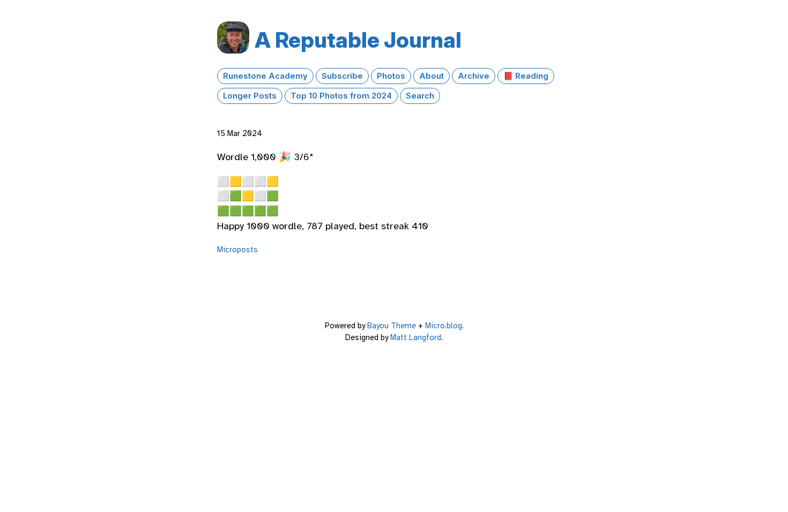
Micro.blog (443, 325)
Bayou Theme (391, 325)
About (431, 76)
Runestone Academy (265, 76)
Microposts (237, 249)
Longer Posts (250, 96)
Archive (473, 76)
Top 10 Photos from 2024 (341, 96)
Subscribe (342, 76)
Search (420, 96)
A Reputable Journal (358, 40)
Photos (391, 76)
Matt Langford (415, 337)
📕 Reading (525, 76)
